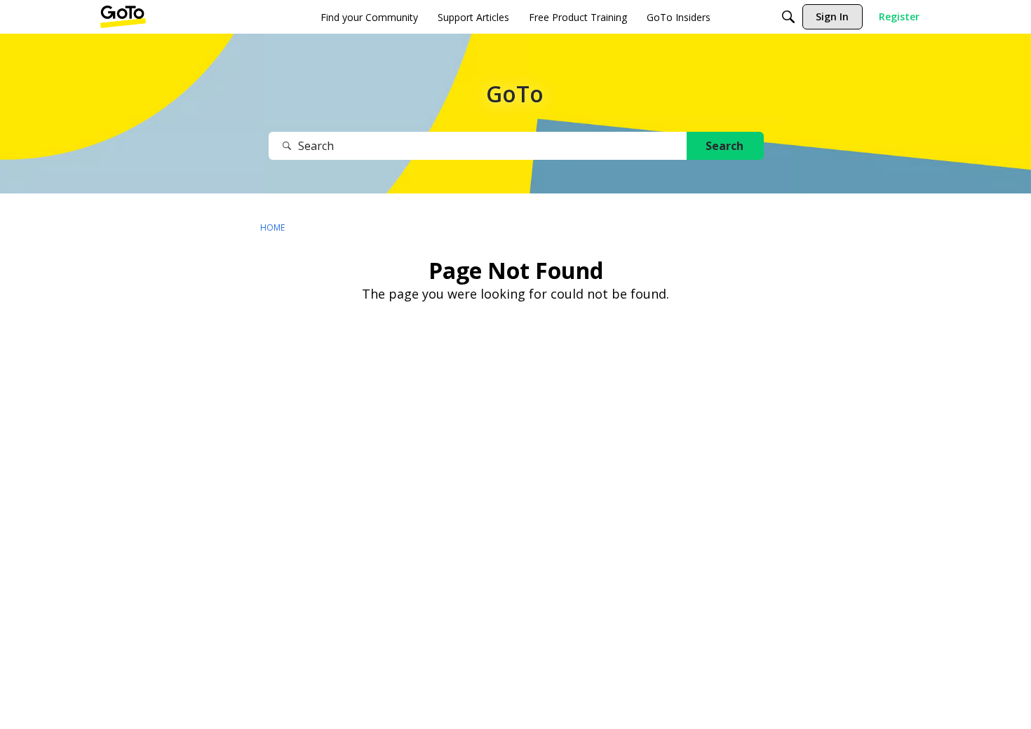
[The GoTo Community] (123, 17)
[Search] (788, 16)
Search (724, 146)
